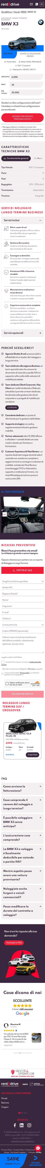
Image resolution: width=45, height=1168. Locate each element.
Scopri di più (12, 407)
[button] (22, 220)
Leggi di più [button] (8, 1045)
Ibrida (28, 62)
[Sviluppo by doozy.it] (38, 1153)
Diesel (23, 62)
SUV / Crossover (24, 66)
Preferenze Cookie (33, 1150)
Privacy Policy (6, 1150)
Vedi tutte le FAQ (14, 943)
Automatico (11, 62)
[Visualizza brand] (41, 22)
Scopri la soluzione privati (30, 55)
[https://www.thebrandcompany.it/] (15, 1153)
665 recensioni (26, 1009)
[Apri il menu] (42, 4)
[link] (22, 515)
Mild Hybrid (36, 62)
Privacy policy (25, 673)
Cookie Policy (19, 1150)
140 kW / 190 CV (29, 70)
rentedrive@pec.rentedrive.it (22, 1141)
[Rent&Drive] (9, 1084)
